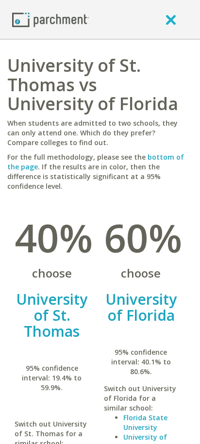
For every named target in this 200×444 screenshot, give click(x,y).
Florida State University (145, 422)
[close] (171, 19)
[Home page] (50, 19)
